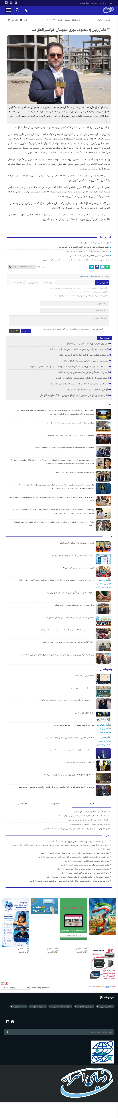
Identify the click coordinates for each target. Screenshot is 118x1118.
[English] (6, 983)
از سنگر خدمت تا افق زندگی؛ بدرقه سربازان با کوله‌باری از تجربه (82, 378)
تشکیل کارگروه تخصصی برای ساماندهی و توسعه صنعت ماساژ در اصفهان (68, 642)
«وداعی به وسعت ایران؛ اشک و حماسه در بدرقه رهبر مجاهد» (87, 869)
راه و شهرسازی (92, 176)
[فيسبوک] (97, 267)
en (110, 404)
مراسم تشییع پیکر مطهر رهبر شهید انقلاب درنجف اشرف (89, 865)
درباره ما (94, 3)
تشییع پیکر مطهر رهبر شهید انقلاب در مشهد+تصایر (91, 861)
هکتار (82, 276)
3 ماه (32, 881)
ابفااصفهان (19, 1006)
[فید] (16, 2)
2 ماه (48, 877)
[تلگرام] (102, 267)
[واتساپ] (107, 267)
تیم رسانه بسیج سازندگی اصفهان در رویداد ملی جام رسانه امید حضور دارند (66, 629)
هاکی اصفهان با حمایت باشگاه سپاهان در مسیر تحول (74, 605)
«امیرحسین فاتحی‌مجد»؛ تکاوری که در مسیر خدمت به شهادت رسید (80, 384)
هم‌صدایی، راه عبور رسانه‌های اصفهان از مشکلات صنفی (89, 255)
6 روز (100, 849)
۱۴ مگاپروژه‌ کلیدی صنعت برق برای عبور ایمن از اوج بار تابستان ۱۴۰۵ (69, 774)
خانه (111, 3)
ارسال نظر (25, 330)
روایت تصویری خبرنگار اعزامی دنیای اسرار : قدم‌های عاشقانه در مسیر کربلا (67, 700)
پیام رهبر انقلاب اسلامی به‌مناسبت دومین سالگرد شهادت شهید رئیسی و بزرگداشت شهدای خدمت (73, 881)
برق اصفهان (38, 1006)
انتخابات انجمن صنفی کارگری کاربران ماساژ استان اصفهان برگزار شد (69, 592)
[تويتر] (91, 267)
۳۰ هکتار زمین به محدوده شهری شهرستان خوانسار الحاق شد (71, 30)
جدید (91, 803)
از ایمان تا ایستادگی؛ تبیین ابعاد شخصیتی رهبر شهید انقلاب (83, 372)
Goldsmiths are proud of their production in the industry (69, 435)
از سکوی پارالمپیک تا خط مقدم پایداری (79, 762)
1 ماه (40, 857)
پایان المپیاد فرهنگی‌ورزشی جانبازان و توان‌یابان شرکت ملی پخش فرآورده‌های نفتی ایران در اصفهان (58, 654)
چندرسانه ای (106, 669)
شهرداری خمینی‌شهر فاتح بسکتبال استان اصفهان (91, 242)
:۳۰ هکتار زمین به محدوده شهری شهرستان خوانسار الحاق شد (43, 127)
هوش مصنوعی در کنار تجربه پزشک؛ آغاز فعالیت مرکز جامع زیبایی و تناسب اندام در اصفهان (76, 259)
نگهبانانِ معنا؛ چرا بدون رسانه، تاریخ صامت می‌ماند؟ (86, 389)
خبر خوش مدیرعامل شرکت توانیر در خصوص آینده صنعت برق (71, 749)
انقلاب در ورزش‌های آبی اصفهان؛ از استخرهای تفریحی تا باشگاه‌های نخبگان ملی (74, 395)
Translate (46, 987)
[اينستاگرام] (6, 2)
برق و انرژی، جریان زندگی (84, 712)
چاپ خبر (14, 20)
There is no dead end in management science (74, 472)
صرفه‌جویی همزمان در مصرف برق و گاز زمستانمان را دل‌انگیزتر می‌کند (69, 737)
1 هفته (44, 853)
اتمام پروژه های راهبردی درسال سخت (80, 687)
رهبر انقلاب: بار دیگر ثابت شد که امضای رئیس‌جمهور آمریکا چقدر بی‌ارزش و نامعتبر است (77, 857)
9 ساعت (51, 841)
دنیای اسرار (95, 134)
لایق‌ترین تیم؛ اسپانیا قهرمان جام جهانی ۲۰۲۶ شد (76, 567)
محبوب (55, 803)
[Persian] (2, 983)
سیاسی (108, 836)
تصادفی (22, 803)
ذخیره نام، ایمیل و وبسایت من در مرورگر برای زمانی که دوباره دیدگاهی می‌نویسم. (73, 329)
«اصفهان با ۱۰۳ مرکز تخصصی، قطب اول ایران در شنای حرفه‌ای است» (69, 617)
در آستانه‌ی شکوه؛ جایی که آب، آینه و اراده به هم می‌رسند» (88, 251)
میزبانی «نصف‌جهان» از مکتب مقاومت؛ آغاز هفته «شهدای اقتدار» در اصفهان (81, 877)
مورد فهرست (84, 3)
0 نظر (25, 20)
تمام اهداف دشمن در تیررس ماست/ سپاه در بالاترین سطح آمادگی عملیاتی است (79, 853)
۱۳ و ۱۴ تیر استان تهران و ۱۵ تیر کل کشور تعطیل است (89, 873)
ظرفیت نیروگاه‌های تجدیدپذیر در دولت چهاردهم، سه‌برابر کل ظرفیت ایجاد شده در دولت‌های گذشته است (56, 787)
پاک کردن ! (14, 330)
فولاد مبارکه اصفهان (61, 1006)
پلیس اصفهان (85, 1006)
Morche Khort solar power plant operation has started (70, 423)
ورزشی (109, 537)
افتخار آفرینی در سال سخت (84, 675)
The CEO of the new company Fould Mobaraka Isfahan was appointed (63, 447)
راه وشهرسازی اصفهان (92, 276)
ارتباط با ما (103, 3)
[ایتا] (11, 2)
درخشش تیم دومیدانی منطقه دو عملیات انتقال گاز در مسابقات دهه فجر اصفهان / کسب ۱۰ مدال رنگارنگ (56, 580)
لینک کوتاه (40, 266)
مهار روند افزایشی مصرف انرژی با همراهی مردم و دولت (74, 725)
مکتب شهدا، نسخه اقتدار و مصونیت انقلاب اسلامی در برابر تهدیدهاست (83, 247)
